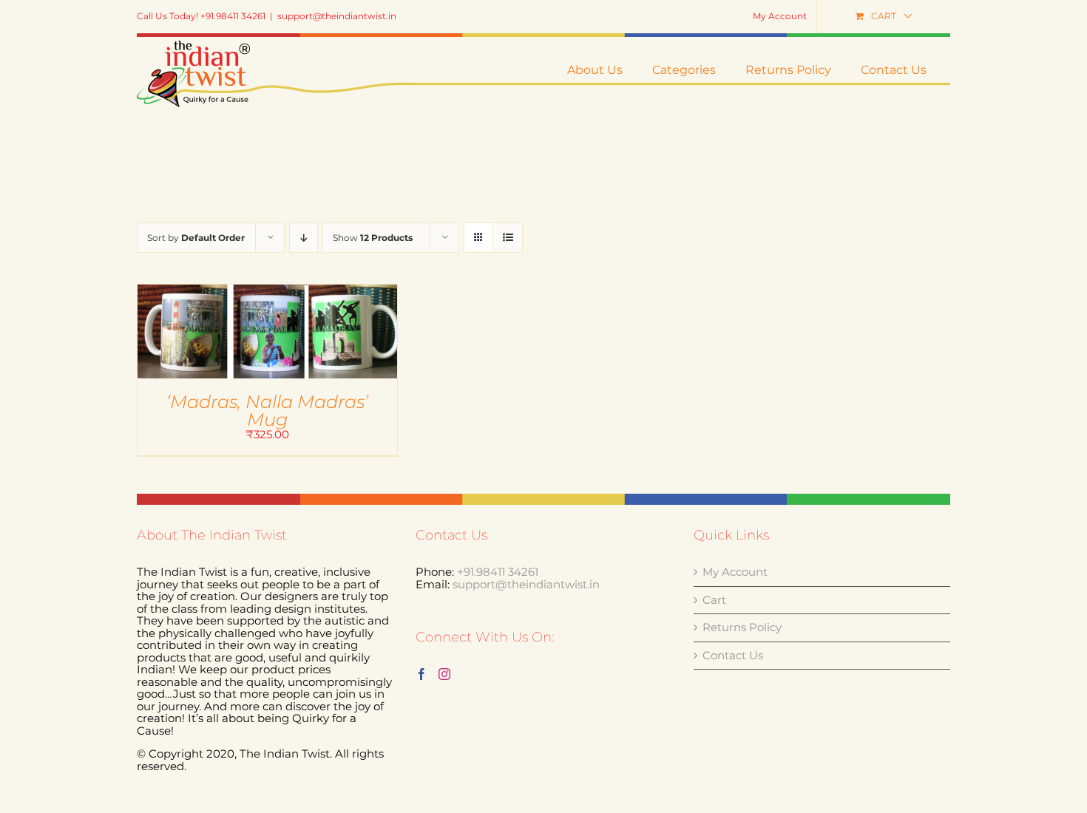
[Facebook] (421, 674)
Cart (714, 600)
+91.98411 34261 (497, 572)
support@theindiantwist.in (336, 15)
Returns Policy (742, 628)
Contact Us (732, 656)
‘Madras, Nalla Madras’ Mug (267, 410)
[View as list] (507, 237)
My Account (735, 572)
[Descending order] (303, 237)
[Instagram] (444, 674)
